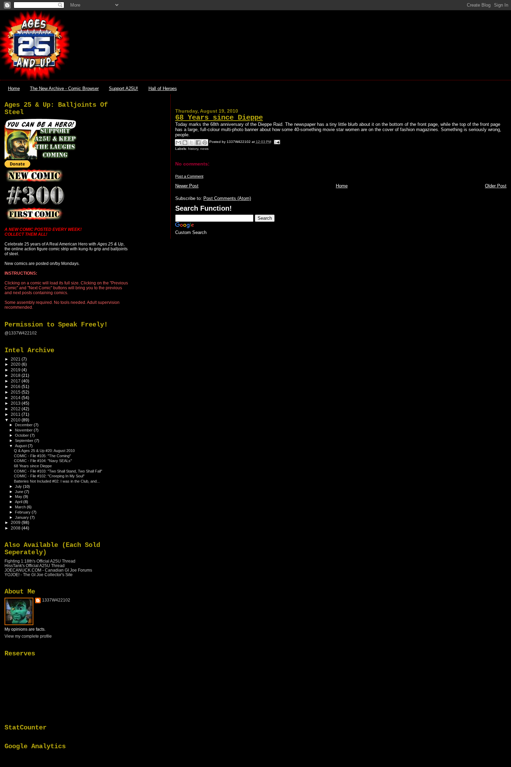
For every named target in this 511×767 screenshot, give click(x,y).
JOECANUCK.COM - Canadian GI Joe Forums (48, 570)
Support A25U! (123, 88)
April (19, 502)
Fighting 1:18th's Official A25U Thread (40, 561)
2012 (16, 408)
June (19, 492)
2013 (16, 403)
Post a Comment (189, 176)
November (24, 430)
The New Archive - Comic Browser (64, 88)
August (21, 446)
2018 (16, 375)
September (24, 440)
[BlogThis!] (184, 142)
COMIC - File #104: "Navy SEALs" (43, 461)
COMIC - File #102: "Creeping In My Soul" (49, 476)
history (193, 149)
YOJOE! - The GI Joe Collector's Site (39, 574)
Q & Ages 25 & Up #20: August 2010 (44, 451)
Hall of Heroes (162, 88)
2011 (16, 414)
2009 (16, 522)
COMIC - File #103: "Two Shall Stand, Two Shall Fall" (58, 471)
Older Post (495, 185)
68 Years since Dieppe (219, 118)
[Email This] (178, 142)
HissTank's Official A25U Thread (35, 565)
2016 (16, 386)
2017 (16, 381)
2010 (16, 420)
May (19, 496)
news (204, 149)
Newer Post (186, 185)
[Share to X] (191, 142)
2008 (16, 528)
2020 (16, 364)
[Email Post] (276, 142)
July (19, 486)
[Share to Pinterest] (204, 142)
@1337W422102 (21, 333)
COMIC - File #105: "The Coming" (42, 456)
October (22, 435)
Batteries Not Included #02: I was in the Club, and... (57, 481)
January (22, 517)
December (24, 425)
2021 (16, 359)
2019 (16, 370)
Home (14, 88)
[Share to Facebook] (198, 142)
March (21, 507)
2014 (16, 397)
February (23, 512)
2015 (16, 392)
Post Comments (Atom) (227, 198)
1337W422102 (56, 600)
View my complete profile (28, 636)
